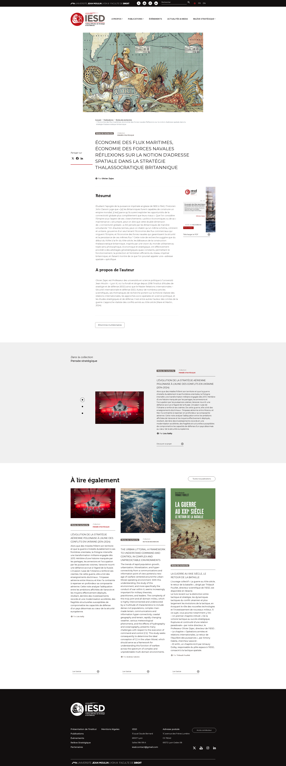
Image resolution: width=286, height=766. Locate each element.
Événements (155, 19)
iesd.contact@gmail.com (145, 747)
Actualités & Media (177, 19)
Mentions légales (110, 729)
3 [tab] (82, 414)
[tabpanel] (155, 407)
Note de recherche (151, 542)
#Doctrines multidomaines (110, 325)
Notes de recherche (124, 120)
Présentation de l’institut (84, 729)
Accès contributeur (204, 730)
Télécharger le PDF (190, 234)
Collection (121, 133)
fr (199, 3)
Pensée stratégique (125, 135)
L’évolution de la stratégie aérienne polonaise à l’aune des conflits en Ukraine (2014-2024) (185, 384)
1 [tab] (82, 401)
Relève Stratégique (203, 19)
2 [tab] (82, 407)
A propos (116, 19)
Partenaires (77, 747)
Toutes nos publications (202, 479)
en (204, 3)
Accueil (98, 120)
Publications (135, 19)
